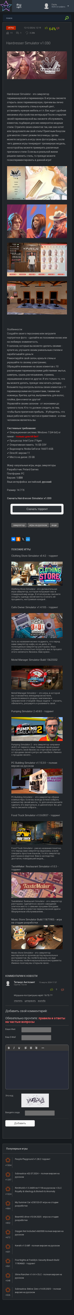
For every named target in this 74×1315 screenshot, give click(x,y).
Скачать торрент (37, 509)
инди (54, 525)
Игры (11, 28)
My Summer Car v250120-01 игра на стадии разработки (36, 1204)
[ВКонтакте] (13, 539)
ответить (18, 1001)
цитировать (30, 1001)
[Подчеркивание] (19, 1047)
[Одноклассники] (18, 539)
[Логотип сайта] (6, 6)
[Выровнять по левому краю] (25, 1047)
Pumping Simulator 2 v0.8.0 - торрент (32, 711)
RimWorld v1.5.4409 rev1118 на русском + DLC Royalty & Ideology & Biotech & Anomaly (38, 1190)
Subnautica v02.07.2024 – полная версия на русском (37, 1175)
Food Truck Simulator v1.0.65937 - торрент (35, 815)
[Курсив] (14, 1047)
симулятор (19, 525)
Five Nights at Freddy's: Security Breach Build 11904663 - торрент (37, 1262)
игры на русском (38, 525)
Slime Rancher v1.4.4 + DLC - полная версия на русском (38, 1276)
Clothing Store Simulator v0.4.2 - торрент (34, 555)
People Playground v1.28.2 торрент (32, 1159)
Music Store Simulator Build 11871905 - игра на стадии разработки (36, 921)
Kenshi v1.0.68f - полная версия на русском (37, 1245)
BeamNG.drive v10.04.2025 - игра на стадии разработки (37, 1218)
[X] (23, 539)
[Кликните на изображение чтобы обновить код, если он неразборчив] (35, 1106)
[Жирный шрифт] (8, 1047)
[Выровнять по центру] (31, 1047)
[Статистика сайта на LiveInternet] (57, 1312)
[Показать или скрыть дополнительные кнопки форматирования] (42, 1047)
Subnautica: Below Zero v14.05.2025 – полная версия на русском (38, 1291)
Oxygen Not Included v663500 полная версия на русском (39, 1233)
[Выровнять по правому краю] (36, 1047)
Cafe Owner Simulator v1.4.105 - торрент (34, 607)
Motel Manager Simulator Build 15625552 (34, 659)
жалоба (41, 1001)
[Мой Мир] (28, 539)
